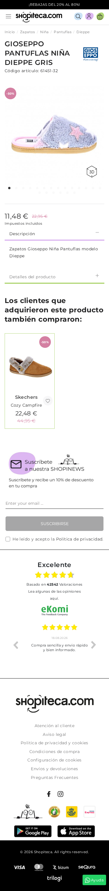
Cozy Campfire (26, 405)
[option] (54, 645)
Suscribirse (55, 523)
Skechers (26, 397)
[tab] (54, 233)
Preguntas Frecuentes (54, 777)
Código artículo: (22, 70)
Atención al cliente (55, 725)
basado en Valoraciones (54, 584)
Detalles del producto (32, 276)
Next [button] (93, 645)
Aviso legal (54, 734)
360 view (93, 172)
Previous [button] (15, 645)
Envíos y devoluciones (54, 768)
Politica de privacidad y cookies (54, 742)
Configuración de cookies (54, 760)
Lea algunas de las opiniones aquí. (54, 595)
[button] (9, 188)
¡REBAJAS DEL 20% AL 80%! (54, 4)
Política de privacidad (79, 539)
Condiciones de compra (54, 751)
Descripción (22, 233)
